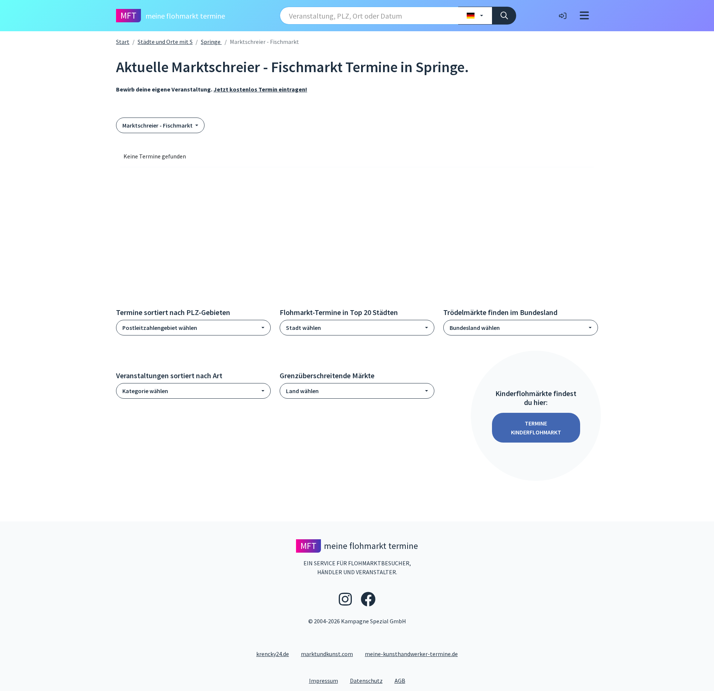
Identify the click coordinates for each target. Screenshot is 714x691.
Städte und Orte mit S (165, 41)
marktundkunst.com (327, 654)
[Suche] (504, 16)
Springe (211, 41)
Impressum (326, 680)
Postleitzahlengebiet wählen (159, 327)
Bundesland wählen (475, 327)
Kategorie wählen (145, 391)
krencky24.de (272, 654)
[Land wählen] (475, 16)
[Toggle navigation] (584, 15)
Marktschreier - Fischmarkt (158, 125)
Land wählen (302, 391)
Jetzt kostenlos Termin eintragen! (260, 89)
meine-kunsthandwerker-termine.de (411, 654)
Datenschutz (369, 680)
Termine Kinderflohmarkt (536, 428)
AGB (403, 680)
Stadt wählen (303, 327)
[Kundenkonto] (562, 15)
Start (122, 41)
